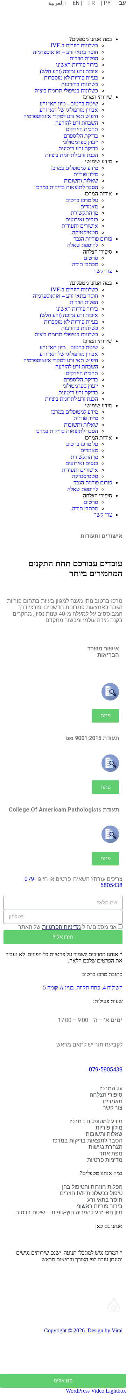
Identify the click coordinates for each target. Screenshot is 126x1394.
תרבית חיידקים (82, 129)
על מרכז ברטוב (82, 200)
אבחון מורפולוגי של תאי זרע (69, 110)
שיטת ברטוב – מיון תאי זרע (69, 103)
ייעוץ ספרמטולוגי (80, 142)
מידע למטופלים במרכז (74, 168)
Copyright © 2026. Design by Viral (83, 1330)
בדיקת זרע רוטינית (78, 148)
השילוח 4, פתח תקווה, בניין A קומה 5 (82, 988)
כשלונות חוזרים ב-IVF (74, 45)
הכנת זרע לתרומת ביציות (71, 155)
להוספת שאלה (82, 245)
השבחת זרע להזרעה (76, 123)
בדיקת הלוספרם (81, 136)
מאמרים (89, 206)
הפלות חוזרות (84, 58)
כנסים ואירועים (81, 219)
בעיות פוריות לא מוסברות (71, 78)
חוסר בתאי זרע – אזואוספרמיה (65, 52)
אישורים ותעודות (80, 226)
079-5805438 (105, 1069)
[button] (105, 716)
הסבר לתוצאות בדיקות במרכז (66, 187)
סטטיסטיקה (85, 232)
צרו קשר (103, 271)
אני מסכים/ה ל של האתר (67, 927)
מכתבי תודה (85, 264)
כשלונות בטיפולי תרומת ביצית (66, 91)
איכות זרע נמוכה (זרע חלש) (69, 71)
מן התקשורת (84, 213)
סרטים (91, 258)
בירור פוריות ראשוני (77, 65)
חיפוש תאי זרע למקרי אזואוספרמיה (60, 116)
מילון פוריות (86, 174)
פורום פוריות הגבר (93, 239)
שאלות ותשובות (81, 181)
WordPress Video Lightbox (96, 1391)
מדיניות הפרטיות (61, 927)
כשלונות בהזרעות (79, 84)
